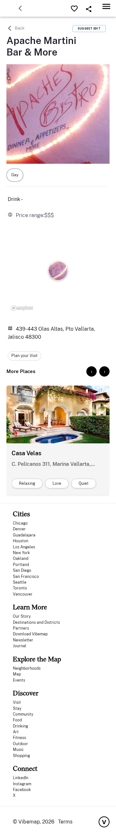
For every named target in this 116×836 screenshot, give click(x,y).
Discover (25, 693)
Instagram (22, 784)
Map (17, 674)
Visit (17, 702)
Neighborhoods (27, 668)
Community (23, 714)
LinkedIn (20, 778)
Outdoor (20, 744)
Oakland (20, 558)
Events (19, 680)
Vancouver (23, 594)
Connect (25, 768)
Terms (65, 822)
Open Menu (106, 6)
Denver (19, 529)
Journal (19, 646)
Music (18, 749)
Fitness (19, 738)
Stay (17, 708)
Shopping (21, 755)
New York (21, 553)
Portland (21, 564)
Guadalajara (24, 535)
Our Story (22, 616)
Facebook (22, 790)
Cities (21, 514)
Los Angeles (24, 547)
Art (16, 732)
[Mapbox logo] (22, 308)
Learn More (30, 607)
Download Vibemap (30, 634)
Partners (21, 628)
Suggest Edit (89, 28)
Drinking (20, 726)
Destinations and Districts (36, 622)
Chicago (20, 523)
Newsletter (23, 640)
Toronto (20, 588)
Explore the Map (37, 659)
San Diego (22, 570)
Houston (20, 541)
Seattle (19, 582)
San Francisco (26, 576)
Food (17, 720)
